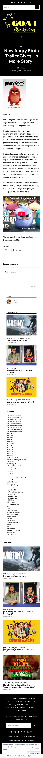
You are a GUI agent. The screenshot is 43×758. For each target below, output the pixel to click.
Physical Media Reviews (14, 512)
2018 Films (9, 440)
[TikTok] (18, 2)
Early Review (18, 338)
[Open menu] (21, 37)
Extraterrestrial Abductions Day (17, 478)
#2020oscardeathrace (14, 426)
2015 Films (9, 434)
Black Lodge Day (11, 464)
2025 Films (10, 454)
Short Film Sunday (12, 514)
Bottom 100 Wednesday (14, 466)
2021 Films (9, 446)
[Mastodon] (21, 2)
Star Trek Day (10, 518)
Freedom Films (11, 488)
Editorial (9, 476)
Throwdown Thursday (13, 530)
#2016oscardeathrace (14, 417)
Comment (33, 286)
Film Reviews (26, 338)
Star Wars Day (11, 520)
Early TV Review (11, 368)
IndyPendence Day (12, 502)
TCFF (8, 526)
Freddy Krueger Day (12, 486)
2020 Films (10, 444)
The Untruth (10, 528)
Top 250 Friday (11, 532)
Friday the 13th (11, 490)
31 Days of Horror (12, 458)
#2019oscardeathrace (14, 424)
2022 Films (10, 448)
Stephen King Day (12, 522)
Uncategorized (11, 534)
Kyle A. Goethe (21, 68)
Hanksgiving (10, 494)
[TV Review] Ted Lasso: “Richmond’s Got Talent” (19, 371)
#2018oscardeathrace (13, 422)
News (21, 46)
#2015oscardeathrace (13, 415)
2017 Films (9, 438)
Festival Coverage (12, 482)
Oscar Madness (11, 510)
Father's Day (10, 480)
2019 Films (9, 442)
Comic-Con (10, 470)
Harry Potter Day (12, 498)
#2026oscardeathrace (14, 432)
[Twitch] (31, 2)
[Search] (37, 7)
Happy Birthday (11, 496)
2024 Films (10, 452)
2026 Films (9, 338)
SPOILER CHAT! (11, 516)
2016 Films (9, 436)
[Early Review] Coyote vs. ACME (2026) (20, 402)
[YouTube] (25, 2)
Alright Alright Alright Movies (16, 460)
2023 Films (10, 450)
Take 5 (8, 524)
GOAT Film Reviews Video (14, 492)
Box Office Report (12, 468)
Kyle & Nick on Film (12, 504)
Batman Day (10, 462)
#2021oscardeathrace (13, 427)
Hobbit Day (10, 500)
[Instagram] (15, 2)
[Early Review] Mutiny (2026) (16, 340)
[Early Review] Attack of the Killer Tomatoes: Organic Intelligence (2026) (19, 686)
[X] (28, 2)
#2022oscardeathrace (14, 430)
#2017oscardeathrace (13, 419)
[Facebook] (12, 2)
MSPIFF (8, 506)
